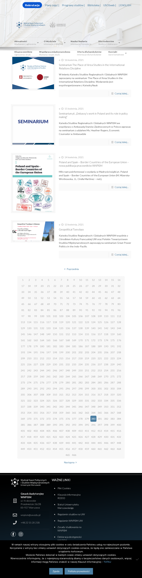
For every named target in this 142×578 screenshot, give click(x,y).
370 (29, 418)
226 (29, 364)
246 (55, 370)
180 (42, 346)
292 (42, 388)
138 (80, 328)
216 (68, 358)
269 (100, 376)
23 (61, 285)
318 (106, 394)
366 (106, 412)
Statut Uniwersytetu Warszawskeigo (68, 506)
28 (93, 285)
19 (35, 285)
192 (119, 346)
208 (119, 352)
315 (87, 394)
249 (74, 370)
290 (29, 388)
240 (119, 364)
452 (42, 448)
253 (100, 370)
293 (48, 388)
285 (100, 382)
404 (42, 430)
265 (74, 376)
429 (100, 436)
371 (36, 418)
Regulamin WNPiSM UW (70, 520)
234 (80, 364)
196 (42, 352)
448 (119, 442)
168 (68, 340)
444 (93, 442)
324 (42, 400)
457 (74, 448)
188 (93, 346)
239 (112, 364)
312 (68, 394)
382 (106, 418)
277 (48, 382)
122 (80, 322)
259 (36, 376)
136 (68, 328)
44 (93, 291)
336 (119, 400)
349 (100, 406)
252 (93, 370)
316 (93, 394)
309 (48, 394)
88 (67, 310)
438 (55, 442)
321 (23, 400)
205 (100, 352)
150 (55, 334)
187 (87, 346)
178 (29, 346)
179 (36, 346)
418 (29, 436)
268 (93, 376)
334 (106, 400)
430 (106, 436)
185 (74, 346)
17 (22, 285)
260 (42, 376)
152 (68, 334)
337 (23, 406)
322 (29, 400)
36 (42, 291)
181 (48, 346)
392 (68, 424)
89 (74, 310)
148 (42, 334)
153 (74, 334)
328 (68, 400)
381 (100, 418)
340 (42, 406)
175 (112, 340)
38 (55, 291)
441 (74, 442)
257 (23, 376)
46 (106, 291)
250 (80, 370)
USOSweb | (109, 5)
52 (42, 298)
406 (55, 430)
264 (68, 376)
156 (93, 334)
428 (93, 436)
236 (93, 364)
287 (112, 382)
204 (93, 352)
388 (42, 424)
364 (93, 412)
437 (48, 442)
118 (55, 322)
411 (87, 430)
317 (100, 394)
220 (93, 358)
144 (119, 328)
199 (61, 352)
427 (87, 436)
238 (106, 364)
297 (74, 388)
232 (68, 364)
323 (36, 400)
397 (100, 424)
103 (61, 316)
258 (29, 376)
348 (93, 406)
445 (100, 442)
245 (48, 370)
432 (119, 436)
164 (42, 340)
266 (80, 376)
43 (87, 291)
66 (29, 304)
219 (87, 358)
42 (80, 291)
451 (36, 448)
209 (23, 358)
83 (35, 310)
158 (106, 334)
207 (112, 352)
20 (42, 285)
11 (87, 279)
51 (35, 298)
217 (74, 358)
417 (23, 436)
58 (80, 298)
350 (106, 406)
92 (93, 310)
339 (36, 406)
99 (35, 316)
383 (112, 418)
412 (93, 430)
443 (87, 442)
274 (29, 382)
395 (87, 424)
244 (42, 370)
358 (55, 412)
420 (42, 436)
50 (29, 298)
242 (29, 370)
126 (106, 322)
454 (55, 448)
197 (48, 352)
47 (112, 291)
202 (80, 352)
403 (36, 430)
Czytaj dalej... (121, 93)
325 (48, 400)
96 (119, 310)
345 (74, 406)
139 (87, 328)
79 (112, 304)
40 (67, 291)
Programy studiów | (73, 5)
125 (100, 322)
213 (48, 358)
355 (36, 412)
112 (119, 316)
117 (48, 322)
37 (48, 291)
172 (93, 340)
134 (55, 328)
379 (87, 418)
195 (36, 352)
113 (23, 322)
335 (112, 400)
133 (48, 328)
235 (87, 364)
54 (55, 298)
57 (74, 298)
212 (42, 358)
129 (23, 328)
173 (100, 340)
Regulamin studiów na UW (71, 514)
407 (61, 430)
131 (36, 328)
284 (93, 382)
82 (29, 310)
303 (112, 388)
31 (112, 285)
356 (42, 412)
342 (55, 406)
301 (100, 388)
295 (61, 388)
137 (74, 328)
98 (29, 316)
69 (48, 304)
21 (48, 285)
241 (23, 370)
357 (48, 412)
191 (112, 346)
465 (68, 454)
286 (106, 382)
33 (22, 291)
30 (106, 285)
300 (93, 388)
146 (29, 334)
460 (93, 448)
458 (80, 448)
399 (112, 424)
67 (35, 304)
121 (74, 322)
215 (61, 358)
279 (61, 382)
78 (106, 304)
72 (67, 304)
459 (87, 448)
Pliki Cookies (64, 488)
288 (119, 382)
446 (106, 442)
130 (29, 328)
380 (93, 418)
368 (119, 412)
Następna (69, 462)
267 (87, 376)
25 (74, 285)
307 (36, 394)
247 (61, 370)
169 (74, 340)
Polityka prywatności (79, 571)
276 (42, 382)
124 (93, 322)
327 (61, 400)
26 (80, 285)
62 (106, 298)
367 (112, 412)
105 (74, 316)
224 (119, 358)
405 (48, 430)
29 (99, 285)
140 (93, 328)
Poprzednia (73, 269)
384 (119, 418)
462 (106, 448)
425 (74, 436)
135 (61, 328)
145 (23, 334)
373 (48, 418)
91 (87, 310)
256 (119, 370)
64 (119, 298)
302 (106, 388)
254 (106, 370)
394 (80, 424)
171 (87, 340)
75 (87, 304)
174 (106, 340)
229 (48, 364)
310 (55, 394)
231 (61, 364)
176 (119, 340)
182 (55, 346)
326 (55, 400)
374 (55, 418)
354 (29, 412)
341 (48, 406)
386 (29, 424)
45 (99, 291)
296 (68, 388)
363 (87, 412)
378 (80, 418)
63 (112, 298)
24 (67, 285)
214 (55, 358)
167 (61, 340)
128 (119, 322)
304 (119, 388)
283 (87, 382)
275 (36, 382)
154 (80, 334)
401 (23, 430)
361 (74, 412)
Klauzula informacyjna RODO (69, 496)
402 (29, 430)
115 (36, 322)
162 (29, 340)
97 (22, 316)
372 (42, 418)
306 (29, 394)
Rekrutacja (32, 5)
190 (106, 346)
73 (74, 304)
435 (36, 442)
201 (74, 352)
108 (93, 316)
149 (48, 334)
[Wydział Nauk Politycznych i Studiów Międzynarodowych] (32, 24)
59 (87, 298)
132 (42, 328)
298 (80, 388)
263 (61, 376)
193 (23, 352)
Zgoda (56, 571)
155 (87, 334)
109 (100, 316)
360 (68, 412)
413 (100, 430)
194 (29, 352)
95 (112, 310)
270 (106, 376)
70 (55, 304)
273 (23, 382)
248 (68, 370)
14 (106, 279)
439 (61, 442)
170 (80, 340)
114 (29, 322)
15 (112, 279)
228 (42, 364)
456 (68, 448)
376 (68, 418)
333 (100, 400)
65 (22, 304)
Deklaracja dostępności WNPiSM (69, 538)
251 (87, 370)
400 (119, 424)
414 (106, 430)
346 (80, 406)
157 (100, 334)
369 (23, 418)
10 (80, 279)
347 (87, 406)
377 (74, 418)
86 (55, 310)
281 (74, 382)
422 (55, 436)
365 (100, 412)
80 (119, 304)
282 (80, 382)
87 (61, 310)
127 (112, 322)
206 (106, 352)
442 (80, 442)
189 (100, 346)
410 (80, 430)
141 (100, 328)
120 (68, 322)
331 (87, 400)
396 (93, 424)
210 (29, 358)
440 (68, 442)
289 (23, 388)
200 (68, 352)
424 (68, 436)
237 (100, 364)
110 (106, 316)
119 (61, 322)
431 (112, 436)
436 (42, 442)
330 (80, 400)
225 (23, 364)
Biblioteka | (94, 5)
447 (112, 442)
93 (99, 310)
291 (36, 388)
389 (48, 424)
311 (61, 394)
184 (68, 346)
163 (36, 340)
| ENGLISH (125, 5)
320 (119, 394)
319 (112, 394)
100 (42, 316)
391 (61, 424)
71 (61, 304)
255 (112, 370)
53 (48, 298)
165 (48, 340)
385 (23, 424)
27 (87, 285)
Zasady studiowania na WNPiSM (69, 529)
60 (93, 298)
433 (23, 442)
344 (68, 406)
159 (112, 334)
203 (87, 352)
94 (106, 310)
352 (119, 406)
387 (36, 424)
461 (100, 448)
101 (48, 316)
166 (55, 340)
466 (74, 454)
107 (87, 316)
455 (61, 448)
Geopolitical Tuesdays (71, 229)
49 (22, 298)
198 (55, 352)
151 (61, 334)
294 (55, 388)
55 (61, 298)
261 (48, 376)
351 (112, 406)
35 (35, 291)
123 (87, 322)
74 (80, 304)
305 (23, 394)
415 (112, 430)
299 (87, 388)
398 (106, 424)
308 (42, 394)
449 (23, 448)
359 (61, 412)
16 (119, 279)
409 (74, 430)
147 (36, 334)
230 (55, 364)
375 (61, 418)
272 (119, 376)
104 (68, 316)
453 (48, 448)
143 (112, 328)
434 (29, 442)
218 (80, 358)
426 (80, 436)
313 (74, 394)
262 (55, 376)
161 (23, 340)
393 (74, 424)
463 (112, 448)
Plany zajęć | (52, 5)
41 (74, 291)
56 (67, 298)
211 (36, 358)
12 (93, 279)
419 (36, 436)
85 (48, 310)
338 (29, 406)
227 (36, 364)
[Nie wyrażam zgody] (137, 559)
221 (100, 358)
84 (42, 310)
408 (68, 430)
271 (112, 376)
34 (29, 291)
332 (93, 400)
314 (80, 394)
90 (80, 310)
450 (29, 448)
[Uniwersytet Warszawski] (57, 24)
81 (22, 310)
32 (119, 285)
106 (80, 316)
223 (112, 358)
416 (119, 430)
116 (42, 322)
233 (74, 364)
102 (55, 316)
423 (61, 436)
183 (61, 346)
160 (119, 334)
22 (55, 285)
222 (106, 358)
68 (42, 304)
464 (119, 448)
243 (36, 370)
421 (48, 436)
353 (23, 412)
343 (61, 406)
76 (93, 304)
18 (29, 285)
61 (99, 298)
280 (68, 382)
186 (80, 346)
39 (61, 291)
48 (119, 291)
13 (99, 279)
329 (74, 400)
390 (55, 424)
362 (80, 412)
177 (23, 346)
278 (55, 382)
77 (99, 304)
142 (106, 328)
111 (112, 316)
